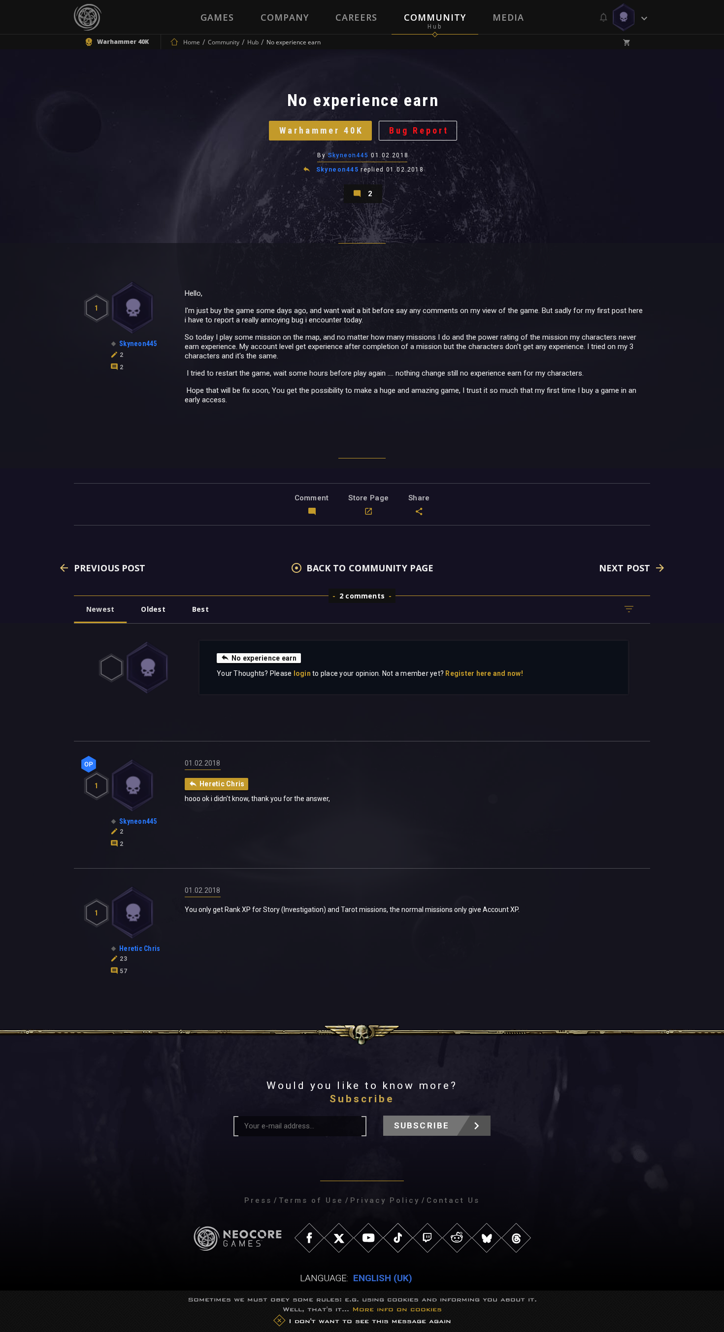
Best (200, 609)
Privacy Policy (385, 1200)
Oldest (153, 609)
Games (217, 17)
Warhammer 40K (321, 130)
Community (435, 17)
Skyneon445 (348, 155)
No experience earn (264, 658)
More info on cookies (397, 1309)
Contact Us (453, 1200)
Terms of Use (311, 1200)
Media (508, 17)
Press (258, 1200)
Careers (356, 17)
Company (285, 17)
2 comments (362, 595)
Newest (100, 609)
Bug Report (419, 130)
